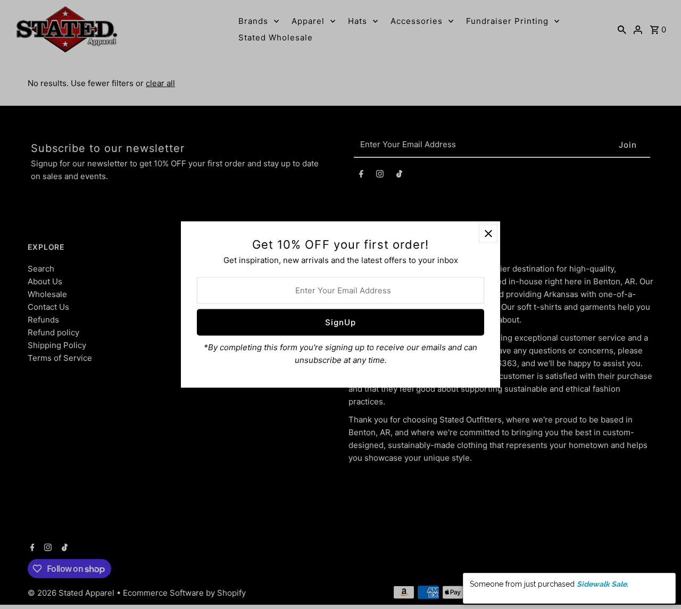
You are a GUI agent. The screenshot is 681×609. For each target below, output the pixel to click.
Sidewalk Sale (602, 584)
